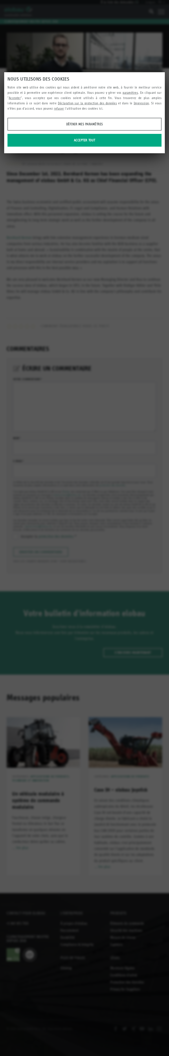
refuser (59, 108)
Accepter (15, 98)
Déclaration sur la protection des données (87, 103)
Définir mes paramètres (84, 124)
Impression (141, 103)
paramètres (130, 92)
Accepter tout (84, 140)
